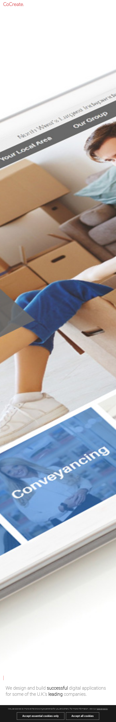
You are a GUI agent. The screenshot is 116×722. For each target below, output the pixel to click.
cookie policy (102, 708)
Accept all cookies (82, 716)
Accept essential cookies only (40, 716)
